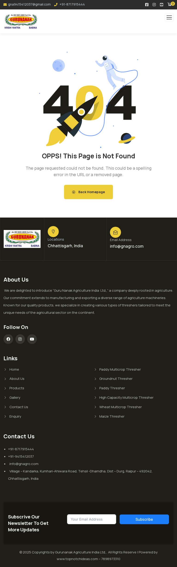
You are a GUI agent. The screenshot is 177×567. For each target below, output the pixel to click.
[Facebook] (8, 339)
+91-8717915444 (72, 4)
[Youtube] (32, 339)
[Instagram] (20, 339)
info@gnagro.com (127, 246)
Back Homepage (91, 192)
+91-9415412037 (21, 456)
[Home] (22, 239)
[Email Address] (115, 232)
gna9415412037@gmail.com (29, 4)
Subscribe (144, 519)
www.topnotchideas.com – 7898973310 (88, 558)
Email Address (121, 240)
